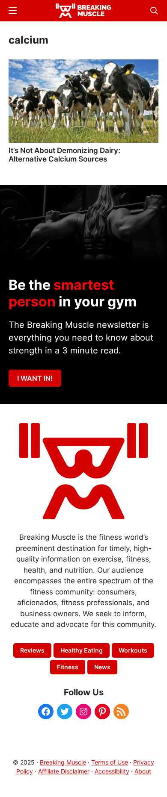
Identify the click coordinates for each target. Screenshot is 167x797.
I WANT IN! (35, 378)
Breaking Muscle (63, 762)
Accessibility (112, 771)
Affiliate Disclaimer (63, 771)
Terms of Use (109, 762)
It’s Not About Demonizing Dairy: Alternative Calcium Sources (64, 154)
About (142, 771)
